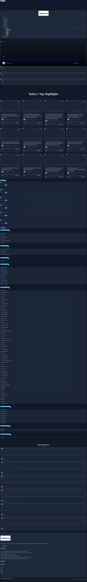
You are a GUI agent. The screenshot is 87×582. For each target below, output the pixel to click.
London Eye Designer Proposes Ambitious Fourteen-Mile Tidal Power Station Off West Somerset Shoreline (13, 217)
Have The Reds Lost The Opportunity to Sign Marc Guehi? (11, 82)
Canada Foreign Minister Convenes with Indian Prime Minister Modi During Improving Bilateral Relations (54, 169)
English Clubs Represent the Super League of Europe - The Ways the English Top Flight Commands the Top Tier (16, 552)
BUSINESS (5, 21)
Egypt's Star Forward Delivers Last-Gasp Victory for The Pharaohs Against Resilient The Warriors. (12, 202)
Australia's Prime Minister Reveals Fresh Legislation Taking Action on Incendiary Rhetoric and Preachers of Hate (32, 143)
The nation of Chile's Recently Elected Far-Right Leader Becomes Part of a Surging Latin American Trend (15, 557)
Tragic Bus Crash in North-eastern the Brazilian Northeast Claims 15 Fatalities (14, 76)
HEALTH (7, 29)
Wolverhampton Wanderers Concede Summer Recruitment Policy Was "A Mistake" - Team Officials (75, 116)
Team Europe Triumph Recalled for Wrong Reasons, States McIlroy (10, 555)
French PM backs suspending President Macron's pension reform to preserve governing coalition (14, 551)
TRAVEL (7, 35)
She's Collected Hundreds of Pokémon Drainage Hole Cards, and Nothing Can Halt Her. (40, 59)
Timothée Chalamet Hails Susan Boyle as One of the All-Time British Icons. (13, 498)
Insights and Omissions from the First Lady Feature (7, 554)
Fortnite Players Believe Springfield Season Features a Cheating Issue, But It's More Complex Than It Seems (32, 116)
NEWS (7, 31)
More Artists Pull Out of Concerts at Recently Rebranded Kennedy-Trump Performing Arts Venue (14, 558)
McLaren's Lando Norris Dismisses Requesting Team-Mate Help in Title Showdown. (15, 457)
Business (1, 568)
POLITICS (7, 33)
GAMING (7, 28)
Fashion (1, 571)
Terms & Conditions (80, 579)
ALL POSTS (6, 19)
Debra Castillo (4, 71)
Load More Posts (3, 227)
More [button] (5, 27)
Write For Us (74, 579)
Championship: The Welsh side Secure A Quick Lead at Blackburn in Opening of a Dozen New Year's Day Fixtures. (54, 143)
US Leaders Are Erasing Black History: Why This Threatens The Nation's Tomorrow (46, 2)
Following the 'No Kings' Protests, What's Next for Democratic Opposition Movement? (10, 116)
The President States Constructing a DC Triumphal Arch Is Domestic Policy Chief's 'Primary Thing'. (17, 526)
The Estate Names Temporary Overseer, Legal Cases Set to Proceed (8, 194)
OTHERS (7, 32)
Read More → (17, 123)
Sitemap (85, 579)
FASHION (5, 24)
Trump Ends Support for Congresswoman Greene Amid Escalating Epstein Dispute (76, 169)
